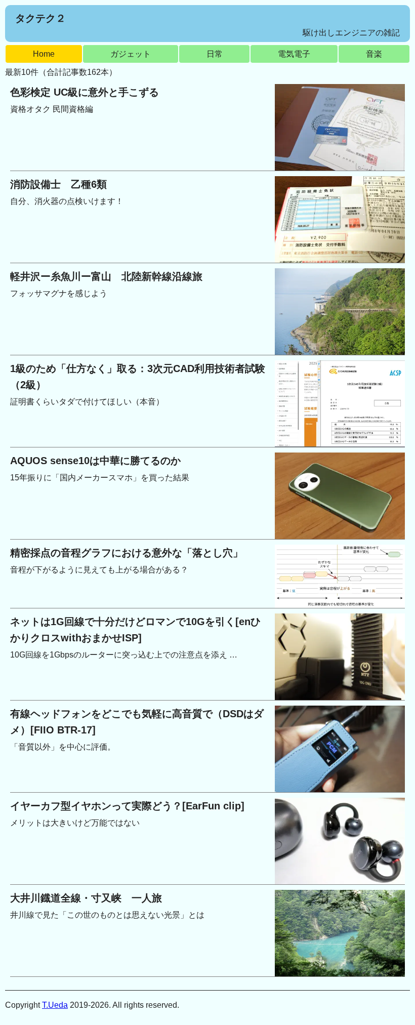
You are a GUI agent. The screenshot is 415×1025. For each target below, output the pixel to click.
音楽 (374, 54)
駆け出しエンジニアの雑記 (351, 32)
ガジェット (130, 54)
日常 (214, 54)
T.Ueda (55, 1005)
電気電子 (294, 54)
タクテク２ (40, 18)
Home (44, 54)
